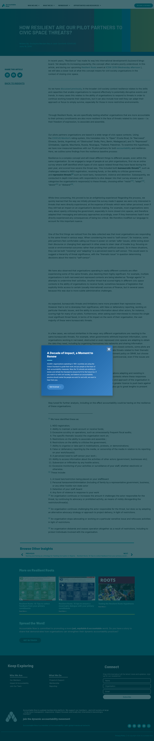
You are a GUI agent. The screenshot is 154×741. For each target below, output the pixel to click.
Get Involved (54, 387)
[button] (109, 349)
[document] (77, 370)
